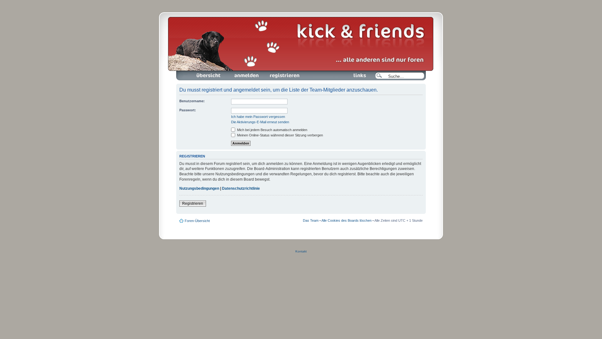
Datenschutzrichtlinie (241, 188)
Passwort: (187, 110)
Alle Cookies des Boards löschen (346, 220)
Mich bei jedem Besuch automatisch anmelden (271, 130)
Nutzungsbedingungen (199, 188)
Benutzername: (192, 101)
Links (344, 72)
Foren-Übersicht (201, 72)
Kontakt (301, 251)
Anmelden (235, 72)
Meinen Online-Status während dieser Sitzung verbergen (279, 135)
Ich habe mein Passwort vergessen (258, 117)
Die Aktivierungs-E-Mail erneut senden (260, 122)
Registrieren (274, 72)
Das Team (311, 220)
